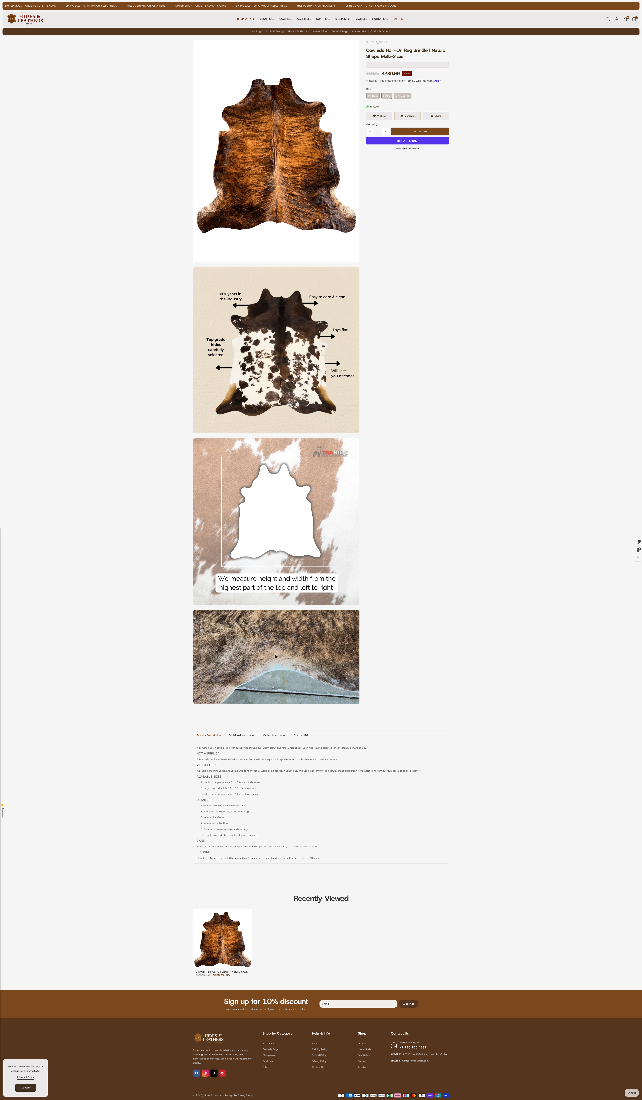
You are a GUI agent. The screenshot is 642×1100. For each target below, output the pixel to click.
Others (266, 1067)
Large (386, 95)
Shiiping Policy (319, 1049)
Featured (362, 1061)
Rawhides (268, 1061)
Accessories (359, 31)
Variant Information (274, 735)
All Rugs (257, 31)
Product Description (209, 735)
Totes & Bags (340, 31)
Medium (373, 95)
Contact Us (318, 1067)
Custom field (301, 735)
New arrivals (364, 1049)
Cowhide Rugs (270, 1049)
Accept (25, 1087)
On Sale (362, 1043)
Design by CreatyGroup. (239, 1095)
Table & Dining (275, 31)
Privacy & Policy (25, 1077)
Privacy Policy (319, 1061)
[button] (246, 19)
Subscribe (408, 1003)
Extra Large (403, 96)
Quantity (371, 124)
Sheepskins (269, 1055)
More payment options (407, 148)
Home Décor (320, 31)
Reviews (2, 813)
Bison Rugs (269, 1043)
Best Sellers (364, 1055)
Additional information (242, 735)
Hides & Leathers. (214, 1095)
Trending (362, 1067)
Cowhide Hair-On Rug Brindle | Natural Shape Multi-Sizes (222, 971)
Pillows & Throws (298, 31)
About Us (317, 1043)
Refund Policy (319, 1055)
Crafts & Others (380, 31)
